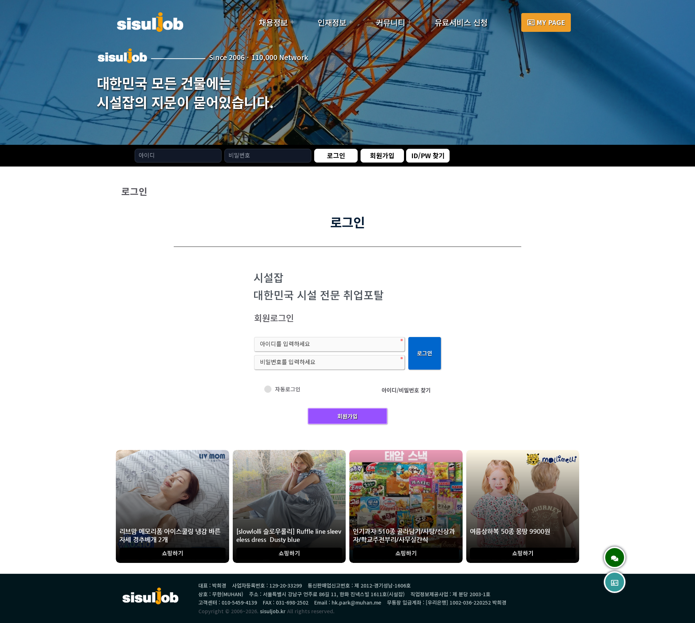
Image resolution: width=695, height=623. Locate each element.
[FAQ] (615, 557)
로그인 (336, 155)
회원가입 (382, 155)
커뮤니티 (390, 22)
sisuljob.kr (272, 611)
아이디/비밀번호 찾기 (406, 390)
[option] (347, 72)
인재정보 (331, 22)
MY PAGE (550, 22)
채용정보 (273, 22)
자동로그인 (287, 389)
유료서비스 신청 (461, 22)
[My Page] (615, 582)
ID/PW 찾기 (428, 155)
